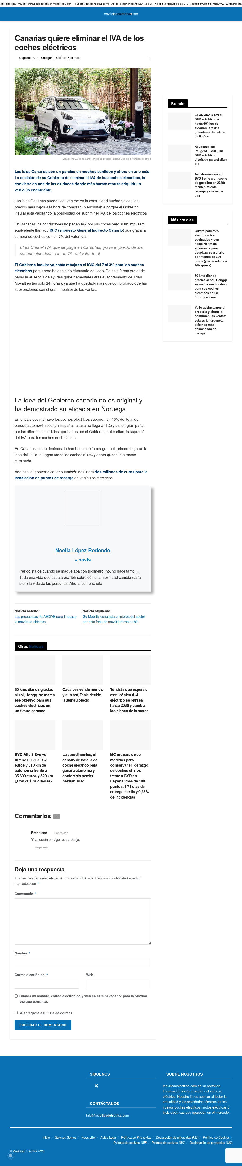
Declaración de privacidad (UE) (177, 1137)
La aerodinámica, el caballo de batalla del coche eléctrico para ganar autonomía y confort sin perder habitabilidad (80, 768)
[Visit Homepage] (121, 14)
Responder (41, 847)
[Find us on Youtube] (121, 1086)
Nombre (22, 953)
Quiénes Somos (66, 1137)
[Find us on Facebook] (88, 1086)
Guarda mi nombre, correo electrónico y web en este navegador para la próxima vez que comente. (83, 998)
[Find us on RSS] (113, 1086)
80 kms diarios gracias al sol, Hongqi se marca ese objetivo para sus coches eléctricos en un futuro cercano (35, 700)
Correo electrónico (31, 974)
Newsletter (88, 1137)
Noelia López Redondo (82, 550)
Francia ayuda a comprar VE (207, 3)
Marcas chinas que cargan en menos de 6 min (44, 3)
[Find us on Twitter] (96, 1086)
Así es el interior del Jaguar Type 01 (131, 3)
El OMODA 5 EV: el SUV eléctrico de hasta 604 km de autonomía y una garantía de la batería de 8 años (210, 125)
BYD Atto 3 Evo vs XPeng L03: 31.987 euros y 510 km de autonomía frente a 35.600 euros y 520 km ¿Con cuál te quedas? (34, 768)
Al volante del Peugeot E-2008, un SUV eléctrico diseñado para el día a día (211, 155)
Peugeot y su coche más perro (91, 3)
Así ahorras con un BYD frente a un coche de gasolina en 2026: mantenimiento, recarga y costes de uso (211, 185)
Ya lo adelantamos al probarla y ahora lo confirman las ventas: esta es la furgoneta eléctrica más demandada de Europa (210, 320)
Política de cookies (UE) (130, 1142)
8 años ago (61, 833)
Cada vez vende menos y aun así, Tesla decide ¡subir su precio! (82, 695)
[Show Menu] (12, 14)
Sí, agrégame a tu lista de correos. (45, 1013)
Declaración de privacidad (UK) (211, 1142)
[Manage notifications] (10, 1155)
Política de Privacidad (136, 1137)
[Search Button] (230, 14)
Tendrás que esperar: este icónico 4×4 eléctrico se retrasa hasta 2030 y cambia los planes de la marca (129, 700)
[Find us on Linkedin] (129, 1086)
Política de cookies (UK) (168, 1142)
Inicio (46, 1137)
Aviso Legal (108, 1137)
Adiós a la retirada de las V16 (171, 3)
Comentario (26, 893)
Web (89, 974)
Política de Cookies (216, 1137)
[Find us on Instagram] (105, 1086)
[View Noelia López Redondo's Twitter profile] (83, 536)
